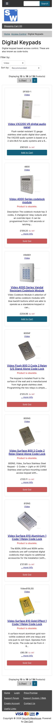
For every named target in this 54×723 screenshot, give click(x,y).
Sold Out (27, 241)
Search (44, 3)
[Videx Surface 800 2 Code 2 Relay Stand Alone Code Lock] (27, 436)
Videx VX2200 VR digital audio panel (27, 125)
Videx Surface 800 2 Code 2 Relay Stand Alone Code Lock (27, 452)
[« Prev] (23, 80)
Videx (27, 94)
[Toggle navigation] (7, 4)
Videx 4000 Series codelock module (27, 200)
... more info (27, 234)
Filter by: (5, 57)
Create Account (12, 703)
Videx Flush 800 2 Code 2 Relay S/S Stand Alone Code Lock (27, 367)
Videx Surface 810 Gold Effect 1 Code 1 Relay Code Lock (27, 622)
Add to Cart (27, 152)
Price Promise (30, 693)
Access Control (18, 34)
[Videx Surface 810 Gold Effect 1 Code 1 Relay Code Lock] (27, 606)
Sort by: (5, 67)
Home (7, 34)
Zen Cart (28, 721)
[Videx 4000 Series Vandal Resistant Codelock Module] (27, 273)
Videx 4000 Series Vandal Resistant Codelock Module (27, 289)
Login (17, 693)
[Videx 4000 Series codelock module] (27, 184)
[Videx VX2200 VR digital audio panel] (27, 109)
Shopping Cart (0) (13, 26)
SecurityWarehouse (31, 718)
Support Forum (11, 698)
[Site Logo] (27, 15)
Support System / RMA (34, 698)
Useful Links (10, 708)
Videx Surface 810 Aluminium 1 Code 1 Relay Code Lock (27, 537)
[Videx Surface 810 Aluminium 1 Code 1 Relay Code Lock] (27, 521)
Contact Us (29, 703)
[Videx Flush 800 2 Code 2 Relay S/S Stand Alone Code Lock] (27, 351)
